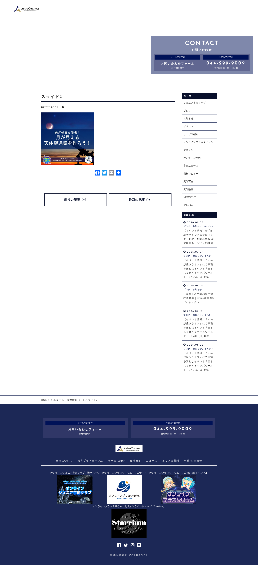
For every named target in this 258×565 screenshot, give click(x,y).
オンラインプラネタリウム (198, 142)
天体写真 (188, 181)
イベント (188, 126)
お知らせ (188, 118)
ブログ (187, 110)
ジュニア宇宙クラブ (194, 103)
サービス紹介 (190, 134)
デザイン (188, 150)
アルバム (188, 205)
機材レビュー (190, 173)
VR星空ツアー (191, 197)
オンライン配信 (192, 158)
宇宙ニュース (190, 165)
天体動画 (188, 189)
